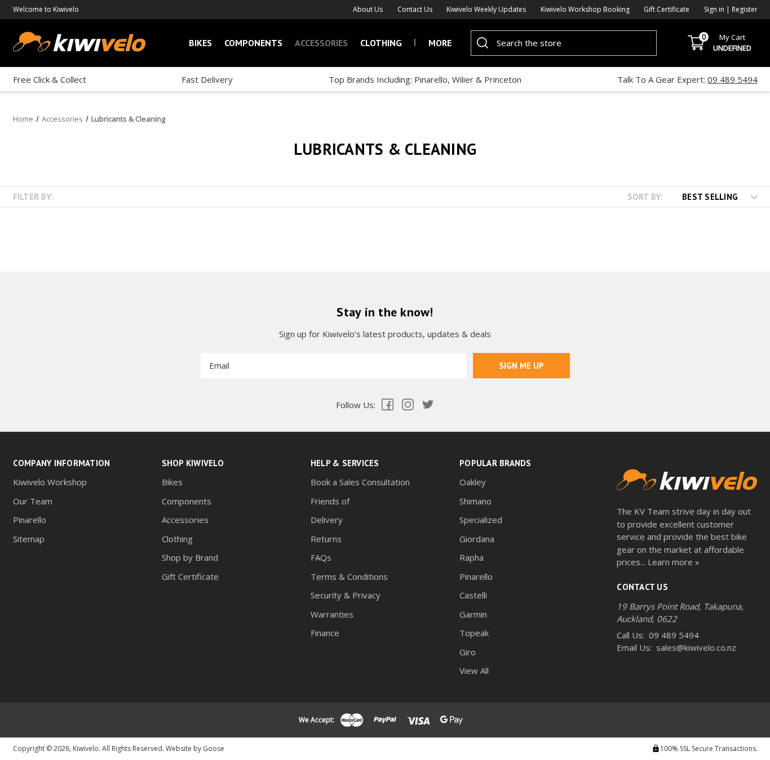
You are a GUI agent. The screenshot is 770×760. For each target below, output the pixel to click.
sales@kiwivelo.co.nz (696, 647)
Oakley (472, 482)
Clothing (381, 42)
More (440, 42)
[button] (714, 197)
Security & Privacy (345, 595)
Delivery (327, 519)
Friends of (330, 501)
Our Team (32, 501)
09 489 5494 (732, 79)
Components (253, 42)
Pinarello (29, 519)
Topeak (474, 632)
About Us (368, 9)
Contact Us (414, 9)
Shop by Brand (190, 557)
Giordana (476, 538)
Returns (326, 538)
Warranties (332, 614)
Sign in (715, 9)
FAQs (321, 557)
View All (474, 670)
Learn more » (674, 561)
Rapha (471, 557)
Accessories (321, 42)
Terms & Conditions (349, 576)
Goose (213, 748)
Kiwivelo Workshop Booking (585, 9)
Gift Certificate (666, 9)
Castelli (473, 595)
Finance (325, 632)
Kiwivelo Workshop (50, 482)
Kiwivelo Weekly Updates (486, 9)
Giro (467, 652)
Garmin (473, 614)
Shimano (475, 501)
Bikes (200, 42)
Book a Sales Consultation (360, 482)
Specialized (480, 519)
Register (745, 9)
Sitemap (29, 538)
